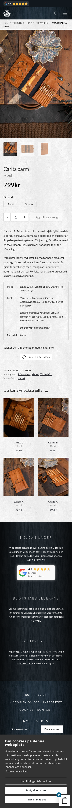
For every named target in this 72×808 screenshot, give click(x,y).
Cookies (26, 709)
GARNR (6, 13)
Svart (11, 203)
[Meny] (65, 13)
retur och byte (49, 655)
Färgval (8, 197)
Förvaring (42, 23)
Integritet (52, 702)
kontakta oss (24, 663)
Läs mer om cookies (16, 771)
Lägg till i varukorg (46, 217)
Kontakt (45, 709)
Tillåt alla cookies (36, 799)
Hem (5, 23)
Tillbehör (18, 23)
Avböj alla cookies (36, 790)
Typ (30, 23)
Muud (35, 374)
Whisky (28, 203)
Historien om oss (25, 702)
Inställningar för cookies (36, 781)
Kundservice (36, 694)
